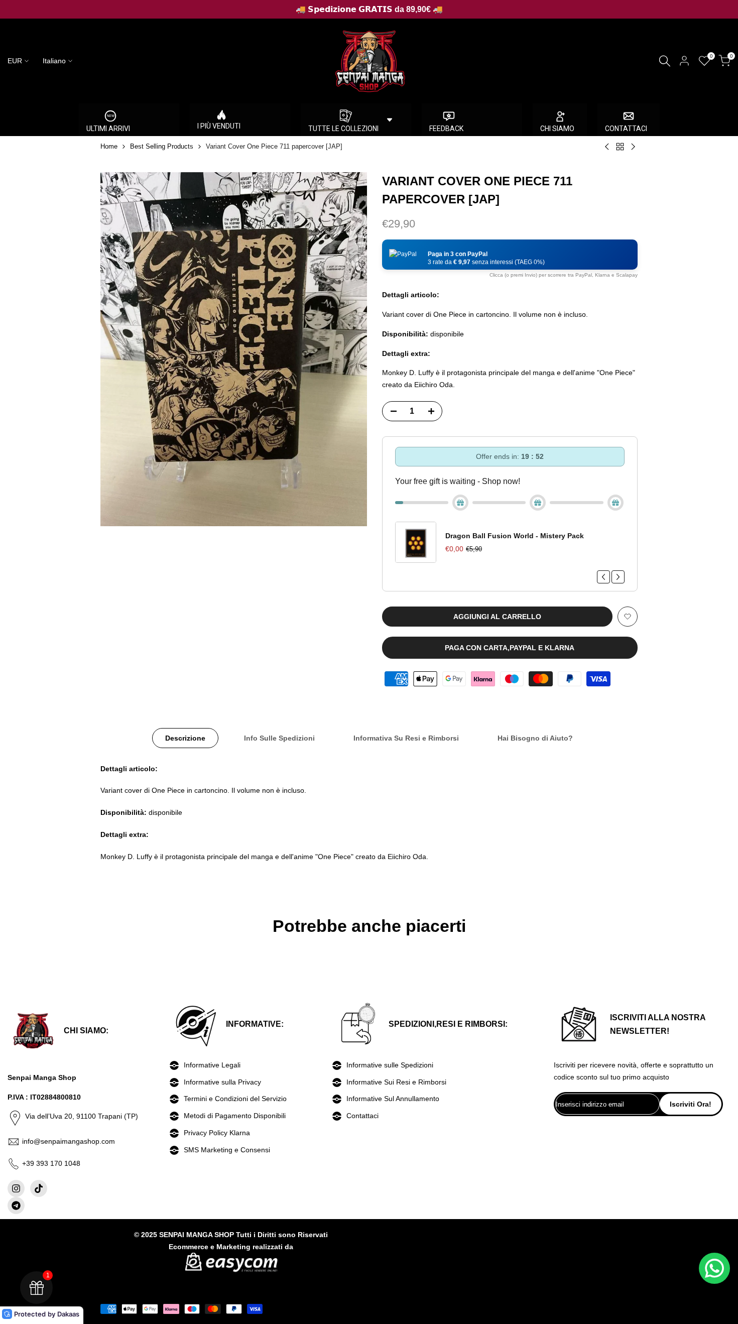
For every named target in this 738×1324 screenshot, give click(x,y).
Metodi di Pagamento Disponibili (235, 1116)
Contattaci (362, 1116)
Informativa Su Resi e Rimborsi (406, 738)
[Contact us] (714, 1268)
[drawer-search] (664, 61)
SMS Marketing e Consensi (227, 1150)
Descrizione (185, 738)
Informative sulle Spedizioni (389, 1065)
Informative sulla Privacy (222, 1082)
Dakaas (68, 1314)
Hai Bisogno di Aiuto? (535, 738)
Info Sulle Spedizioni (279, 738)
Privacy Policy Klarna (217, 1133)
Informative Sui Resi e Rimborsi (396, 1082)
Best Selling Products (161, 146)
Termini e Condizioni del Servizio (235, 1099)
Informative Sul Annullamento (392, 1099)
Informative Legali (212, 1065)
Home (108, 146)
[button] (510, 254)
